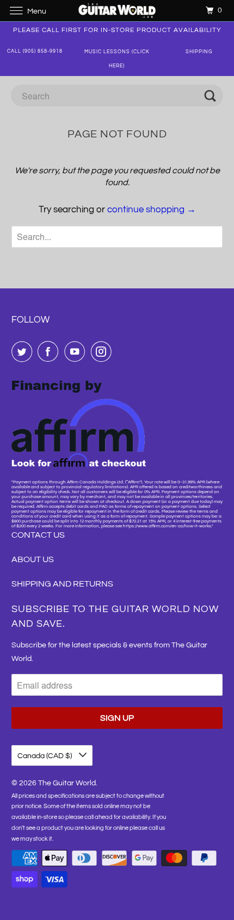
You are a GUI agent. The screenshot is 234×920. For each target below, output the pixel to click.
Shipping (199, 51)
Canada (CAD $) (45, 756)
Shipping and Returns (62, 583)
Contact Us (38, 535)
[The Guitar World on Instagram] (103, 351)
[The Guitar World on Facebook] (50, 351)
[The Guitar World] (117, 10)
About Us (32, 559)
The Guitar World (67, 783)
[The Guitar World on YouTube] (76, 351)
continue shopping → (151, 210)
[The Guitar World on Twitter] (23, 351)
